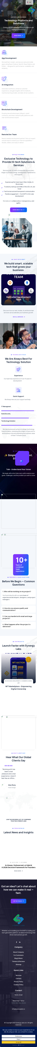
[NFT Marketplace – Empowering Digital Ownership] (18, 668)
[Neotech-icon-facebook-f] (17, 2)
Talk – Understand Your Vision (18, 469)
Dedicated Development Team (18, 298)
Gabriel (25, 863)
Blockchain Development (12, 109)
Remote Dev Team (9, 134)
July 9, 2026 (15, 863)
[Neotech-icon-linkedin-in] (20, 2)
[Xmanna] (10, 799)
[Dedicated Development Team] (18, 289)
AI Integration (7, 85)
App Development (9, 58)
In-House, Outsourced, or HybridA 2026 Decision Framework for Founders (18, 867)
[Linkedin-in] (19, 942)
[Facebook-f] (16, 942)
